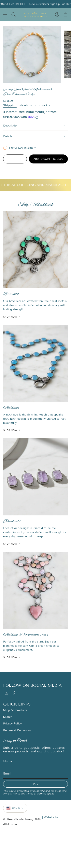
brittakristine (9, 824)
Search (7, 717)
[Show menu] (5, 14)
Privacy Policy (12, 723)
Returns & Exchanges (17, 730)
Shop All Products (15, 710)
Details (7, 136)
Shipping (10, 105)
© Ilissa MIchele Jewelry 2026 (22, 819)
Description (10, 125)
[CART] (65, 14)
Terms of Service (36, 793)
